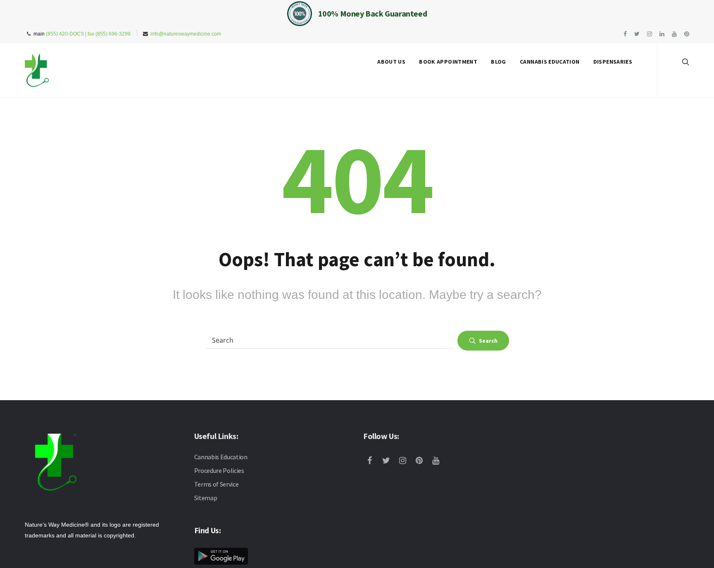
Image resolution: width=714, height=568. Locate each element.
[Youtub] (437, 461)
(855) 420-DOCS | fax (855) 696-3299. (89, 34)
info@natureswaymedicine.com (185, 34)
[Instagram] (404, 461)
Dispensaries (612, 61)
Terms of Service (216, 484)
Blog (498, 61)
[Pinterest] (421, 461)
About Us (391, 61)
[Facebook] (371, 461)
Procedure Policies (219, 470)
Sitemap (205, 498)
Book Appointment (448, 61)
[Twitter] (388, 461)
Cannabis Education (549, 61)
